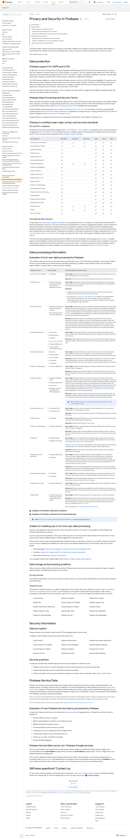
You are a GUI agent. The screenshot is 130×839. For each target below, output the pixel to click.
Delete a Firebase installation (82, 519)
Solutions (38, 2)
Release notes (99, 815)
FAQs (96, 821)
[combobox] (77, 2)
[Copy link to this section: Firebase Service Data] (59, 681)
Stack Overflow (99, 809)
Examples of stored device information (97, 388)
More (60, 2)
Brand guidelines (100, 818)
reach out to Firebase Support (84, 773)
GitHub (28, 818)
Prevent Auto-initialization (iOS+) (80, 549)
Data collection (82, 463)
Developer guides (31, 807)
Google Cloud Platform (76, 828)
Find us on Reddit (65, 809)
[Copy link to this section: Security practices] (50, 660)
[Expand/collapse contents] (40, 24)
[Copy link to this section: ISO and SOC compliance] (52, 126)
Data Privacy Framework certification (54, 223)
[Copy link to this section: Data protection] (52, 62)
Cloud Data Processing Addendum (55, 111)
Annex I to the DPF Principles (99, 245)
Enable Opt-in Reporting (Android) (74, 552)
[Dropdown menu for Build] (23, 2)
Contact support (99, 807)
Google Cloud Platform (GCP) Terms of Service (72, 109)
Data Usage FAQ (77, 441)
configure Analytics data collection (80, 559)
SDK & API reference (31, 809)
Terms (27, 835)
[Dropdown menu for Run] (31, 2)
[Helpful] (113, 14)
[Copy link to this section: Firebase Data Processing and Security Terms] (79, 98)
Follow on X (64, 812)
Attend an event (65, 818)
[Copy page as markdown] (86, 19)
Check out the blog (66, 807)
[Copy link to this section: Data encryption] (48, 629)
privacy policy (72, 712)
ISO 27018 (52, 132)
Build (19, 2)
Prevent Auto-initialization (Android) (56, 549)
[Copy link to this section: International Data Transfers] (54, 219)
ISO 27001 (67, 130)
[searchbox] (12, 14)
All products (90, 828)
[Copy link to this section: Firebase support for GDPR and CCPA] (71, 67)
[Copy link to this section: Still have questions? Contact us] (72, 769)
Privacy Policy (84, 503)
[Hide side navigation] (21, 836)
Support (53, 2)
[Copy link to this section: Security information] (58, 624)
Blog (108, 2)
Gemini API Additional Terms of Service (87, 506)
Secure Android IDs (54, 341)
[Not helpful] (116, 14)
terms (100, 117)
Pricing (46, 2)
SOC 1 (76, 130)
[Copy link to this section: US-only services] (45, 575)
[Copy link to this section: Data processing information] (68, 252)
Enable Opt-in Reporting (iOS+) (51, 552)
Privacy (33, 835)
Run (28, 2)
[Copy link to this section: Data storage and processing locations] (72, 564)
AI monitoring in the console (86, 296)
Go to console (117, 2)
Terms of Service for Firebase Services (58, 114)
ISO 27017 (42, 132)
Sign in (126, 2)
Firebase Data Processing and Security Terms (80, 702)
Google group (99, 812)
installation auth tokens (71, 444)
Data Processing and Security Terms (66, 106)
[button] (73, 511)
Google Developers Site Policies (49, 792)
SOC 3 (89, 130)
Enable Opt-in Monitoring (58, 555)
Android (48, 828)
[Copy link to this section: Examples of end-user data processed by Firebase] (85, 258)
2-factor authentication (103, 673)
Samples (28, 812)
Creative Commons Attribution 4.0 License (77, 791)
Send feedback (110, 19)
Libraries (28, 815)
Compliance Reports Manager (73, 134)
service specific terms (74, 594)
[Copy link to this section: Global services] (44, 586)
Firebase (31, 14)
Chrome (56, 828)
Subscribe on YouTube (67, 815)
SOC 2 (81, 130)
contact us (104, 239)
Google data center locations (47, 591)
